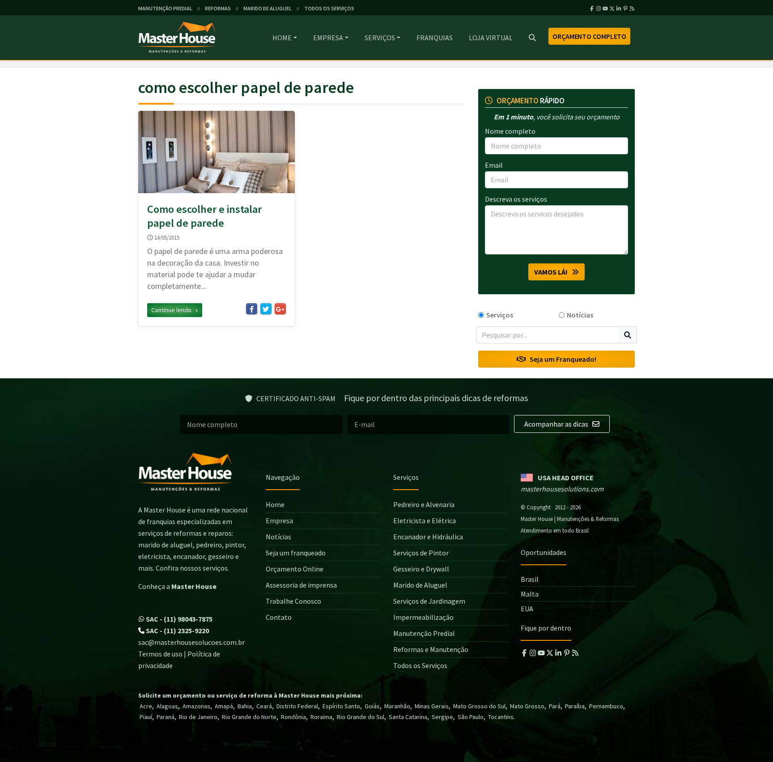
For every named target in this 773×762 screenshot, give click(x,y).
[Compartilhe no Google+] (280, 308)
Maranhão (397, 706)
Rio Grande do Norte (249, 717)
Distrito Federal (297, 706)
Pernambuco (606, 706)
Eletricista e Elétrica (424, 520)
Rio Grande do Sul (360, 717)
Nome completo (510, 131)
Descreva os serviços (516, 199)
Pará (555, 706)
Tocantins (501, 717)
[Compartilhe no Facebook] (251, 308)
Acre (146, 706)
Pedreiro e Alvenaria (423, 504)
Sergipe (442, 717)
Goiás (372, 706)
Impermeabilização (423, 617)
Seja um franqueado (296, 552)
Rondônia (293, 717)
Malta (530, 593)
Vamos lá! (553, 271)
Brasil (530, 579)
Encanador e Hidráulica (428, 536)
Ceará (264, 706)
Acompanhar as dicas (557, 423)
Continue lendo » (174, 310)
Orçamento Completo (589, 36)
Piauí (146, 717)
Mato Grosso (527, 706)
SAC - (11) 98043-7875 (178, 618)
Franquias (434, 37)
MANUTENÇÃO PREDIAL (165, 8)
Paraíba (575, 706)
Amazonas (196, 706)
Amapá (224, 706)
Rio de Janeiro (198, 717)
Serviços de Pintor (421, 552)
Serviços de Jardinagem (429, 601)
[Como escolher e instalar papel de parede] (216, 152)
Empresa (328, 37)
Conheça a (177, 586)
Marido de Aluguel (420, 584)
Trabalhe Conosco (293, 601)
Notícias (580, 314)
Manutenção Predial (424, 633)
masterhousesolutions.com (562, 488)
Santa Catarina (408, 717)
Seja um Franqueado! (561, 359)
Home (282, 37)
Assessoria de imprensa (301, 584)
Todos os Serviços (420, 665)
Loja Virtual (491, 37)
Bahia (245, 706)
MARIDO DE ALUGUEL (267, 8)
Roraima (321, 717)
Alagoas (167, 706)
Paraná (165, 717)
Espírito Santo (341, 706)
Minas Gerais (432, 706)
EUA (527, 608)
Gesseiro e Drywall (421, 568)
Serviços (380, 37)
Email (494, 165)
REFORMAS (218, 8)
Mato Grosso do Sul (479, 706)
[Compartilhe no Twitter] (266, 308)
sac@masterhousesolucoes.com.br (191, 642)
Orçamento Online (294, 568)
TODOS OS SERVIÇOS (329, 8)
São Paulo (471, 717)
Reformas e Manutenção (430, 649)
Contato (279, 617)
